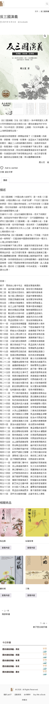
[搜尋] (47, 4)
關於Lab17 (8, 695)
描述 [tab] (5, 180)
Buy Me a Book (39, 695)
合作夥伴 (27, 695)
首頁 (36, 11)
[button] (45, 36)
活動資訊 (17, 695)
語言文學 (8, 172)
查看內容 (6, 548)
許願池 (24, 700)
